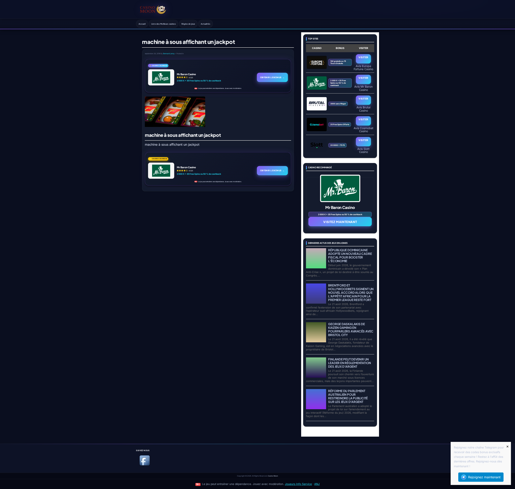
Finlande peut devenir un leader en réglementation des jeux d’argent (349, 362)
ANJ (317, 484)
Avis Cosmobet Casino (363, 129)
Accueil (142, 24)
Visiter (363, 57)
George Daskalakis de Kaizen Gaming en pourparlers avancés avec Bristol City (350, 329)
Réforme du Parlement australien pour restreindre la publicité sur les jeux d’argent (348, 396)
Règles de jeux (188, 24)
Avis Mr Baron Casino (363, 88)
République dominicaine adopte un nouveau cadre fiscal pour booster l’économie (350, 255)
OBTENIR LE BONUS (272, 77)
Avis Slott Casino (363, 150)
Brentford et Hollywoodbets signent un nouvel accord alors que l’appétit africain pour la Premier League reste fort (351, 292)
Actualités (205, 24)
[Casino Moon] (153, 9)
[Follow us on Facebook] (144, 464)
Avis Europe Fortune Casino (363, 67)
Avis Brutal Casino (363, 109)
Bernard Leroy (169, 54)
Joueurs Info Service (298, 484)
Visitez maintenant (340, 222)
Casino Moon (273, 476)
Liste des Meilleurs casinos (163, 24)
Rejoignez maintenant (484, 477)
